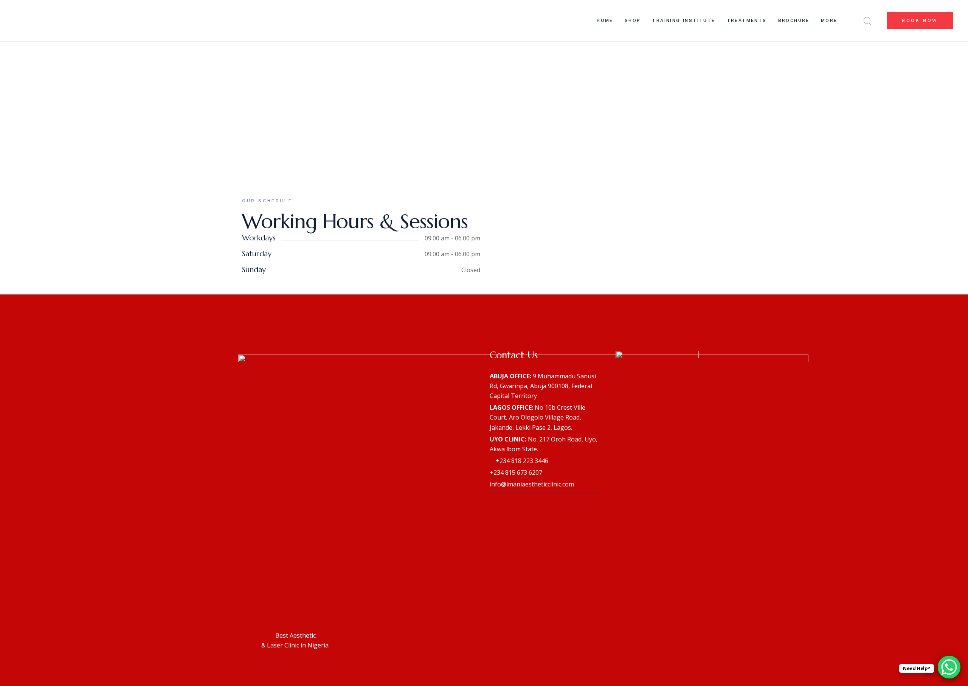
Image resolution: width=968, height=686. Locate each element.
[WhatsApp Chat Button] (949, 667)
